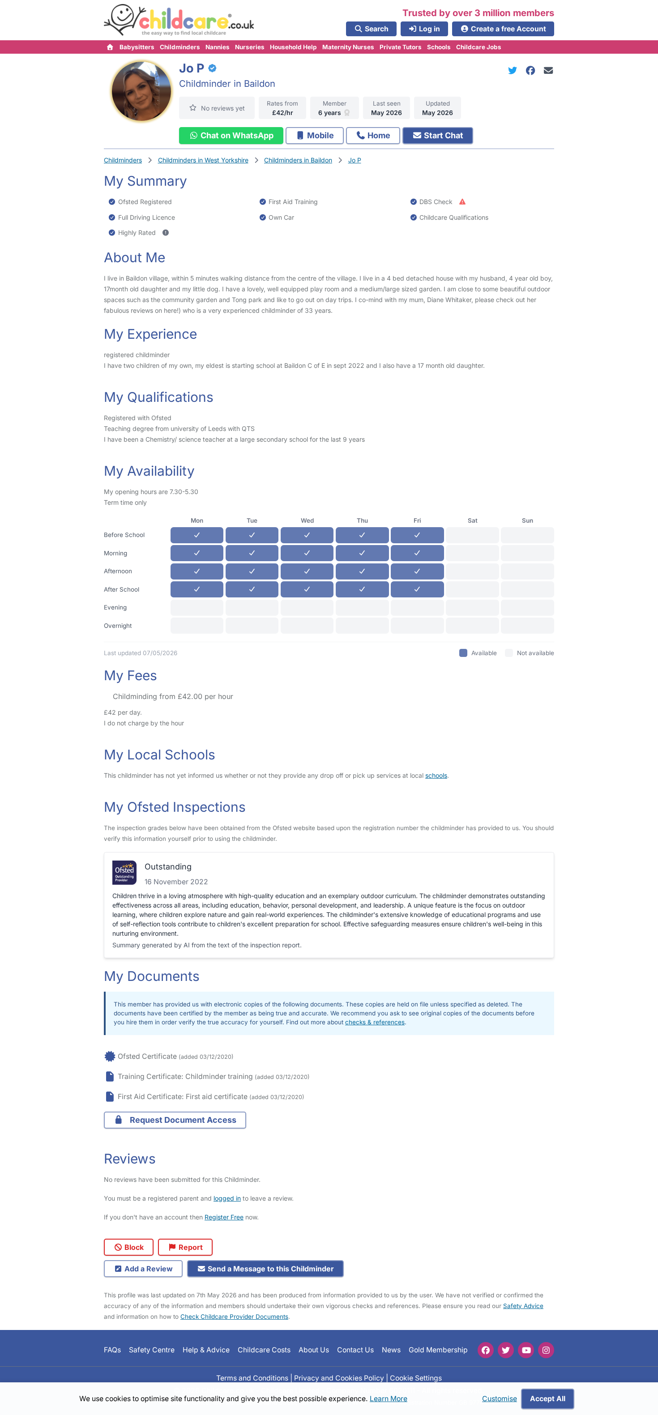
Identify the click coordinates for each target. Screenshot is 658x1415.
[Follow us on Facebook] (486, 1350)
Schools (439, 47)
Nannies (217, 47)
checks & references (375, 1022)
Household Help (293, 47)
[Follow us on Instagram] (546, 1350)
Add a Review (148, 1268)
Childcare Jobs (478, 47)
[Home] (110, 47)
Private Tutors (401, 47)
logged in (227, 1198)
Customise (499, 1398)
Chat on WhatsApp (236, 135)
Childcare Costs (264, 1350)
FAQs (112, 1350)
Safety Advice (523, 1305)
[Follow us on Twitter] (506, 1350)
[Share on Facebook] (532, 70)
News (391, 1350)
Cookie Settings (416, 1377)
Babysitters (137, 47)
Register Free (224, 1217)
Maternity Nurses (348, 47)
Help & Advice (206, 1350)
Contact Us (355, 1350)
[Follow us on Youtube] (526, 1350)
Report (190, 1247)
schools (436, 775)
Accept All (547, 1398)
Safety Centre (152, 1350)
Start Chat (442, 135)
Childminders (180, 47)
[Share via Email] (548, 70)
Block (133, 1247)
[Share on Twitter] (514, 70)
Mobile (319, 135)
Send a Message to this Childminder (270, 1268)
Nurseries (250, 47)
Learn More (388, 1398)
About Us (314, 1350)
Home (378, 135)
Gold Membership (438, 1350)
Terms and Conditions (252, 1377)
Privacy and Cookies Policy (339, 1377)
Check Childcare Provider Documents (234, 1316)
